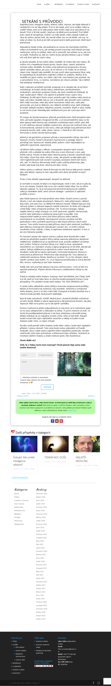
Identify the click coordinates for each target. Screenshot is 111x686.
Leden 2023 (40, 531)
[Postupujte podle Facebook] (52, 421)
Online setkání (21, 651)
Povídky (17, 517)
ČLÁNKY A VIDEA (83, 4)
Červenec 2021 (41, 582)
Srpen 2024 (40, 510)
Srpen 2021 (40, 578)
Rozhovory (18, 521)
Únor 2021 (40, 595)
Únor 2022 (40, 558)
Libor (28, 393)
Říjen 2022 (40, 541)
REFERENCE (59, 4)
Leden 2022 (40, 561)
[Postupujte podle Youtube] (57, 421)
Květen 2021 (41, 585)
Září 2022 (39, 544)
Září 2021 (39, 575)
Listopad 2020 (41, 605)
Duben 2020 (40, 615)
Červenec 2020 (41, 609)
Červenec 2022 (41, 551)
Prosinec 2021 (41, 565)
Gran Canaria (19, 504)
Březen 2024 (41, 517)
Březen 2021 (41, 592)
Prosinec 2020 (41, 602)
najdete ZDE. (72, 410)
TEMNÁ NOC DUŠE (55, 457)
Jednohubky (18, 507)
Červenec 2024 (41, 514)
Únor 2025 (40, 500)
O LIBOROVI (70, 4)
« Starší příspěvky (19, 477)
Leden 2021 (40, 598)
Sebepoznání (19, 524)
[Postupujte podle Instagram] (61, 421)
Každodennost (19, 510)
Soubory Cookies (42, 641)
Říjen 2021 (40, 571)
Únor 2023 (40, 527)
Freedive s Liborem (21, 500)
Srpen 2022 (40, 548)
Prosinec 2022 (41, 534)
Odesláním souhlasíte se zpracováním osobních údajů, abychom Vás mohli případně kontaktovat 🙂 (35, 380)
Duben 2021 (40, 588)
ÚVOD (39, 4)
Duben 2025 (40, 497)
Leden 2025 (40, 504)
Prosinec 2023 (41, 524)
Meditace (17, 514)
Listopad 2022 (41, 538)
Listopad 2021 (41, 568)
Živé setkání (20, 647)
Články (44, 393)
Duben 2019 (40, 619)
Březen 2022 (41, 554)
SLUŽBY (47, 4)
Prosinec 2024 (41, 507)
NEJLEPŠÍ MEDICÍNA (82, 459)
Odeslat (47, 387)
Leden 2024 (40, 521)
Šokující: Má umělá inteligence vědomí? (24, 460)
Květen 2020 (41, 612)
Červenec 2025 (41, 493)
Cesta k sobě (20, 660)
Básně (16, 493)
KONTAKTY (96, 4)
